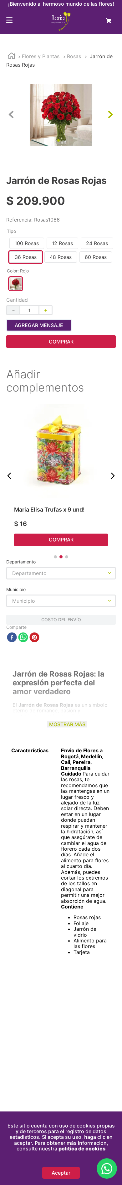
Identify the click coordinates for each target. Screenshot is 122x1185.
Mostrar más (67, 724)
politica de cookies (81, 1148)
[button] (26, 243)
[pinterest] (34, 637)
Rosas (74, 56)
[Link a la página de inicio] (11, 57)
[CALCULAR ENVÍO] (61, 620)
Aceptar (61, 1173)
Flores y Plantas (40, 56)
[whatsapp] (23, 637)
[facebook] (12, 637)
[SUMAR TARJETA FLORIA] (39, 325)
